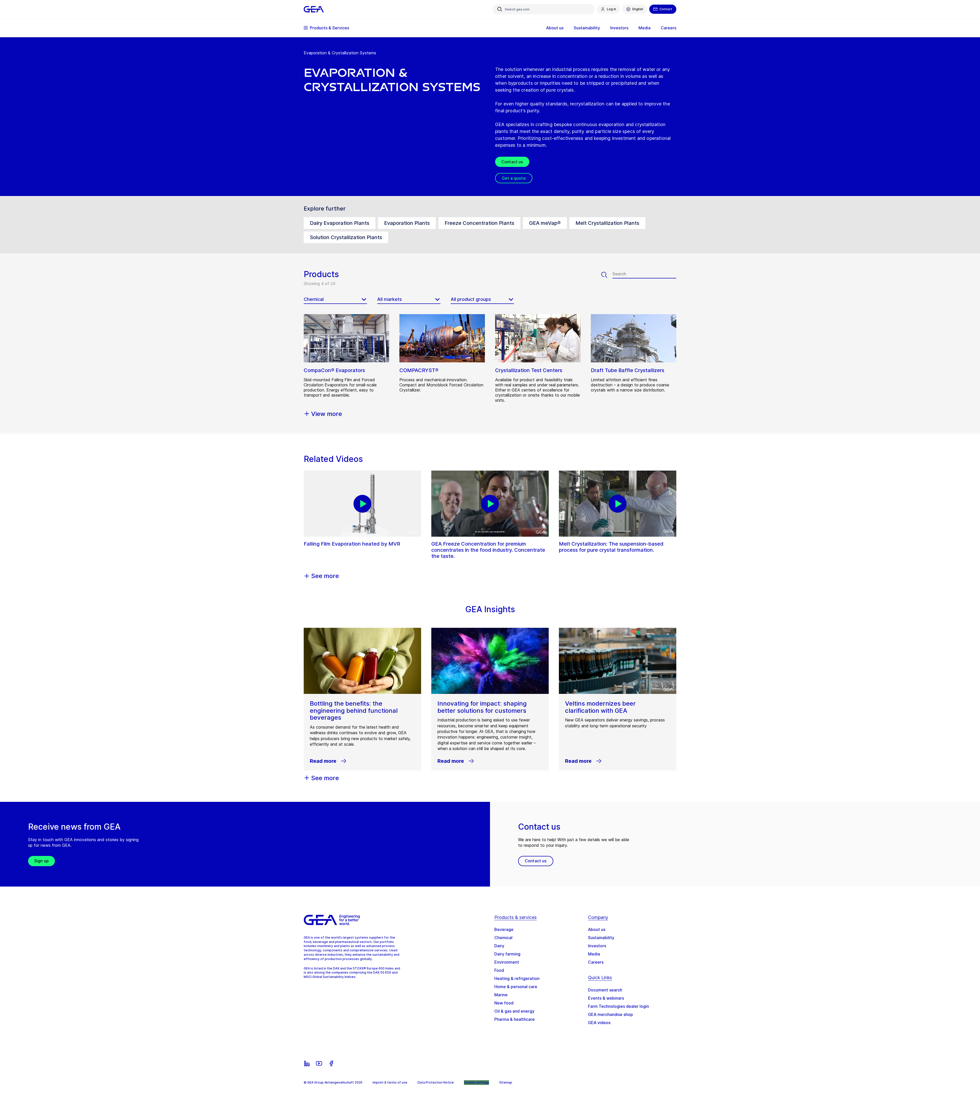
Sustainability (601, 937)
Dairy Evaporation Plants (339, 223)
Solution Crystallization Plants (346, 237)
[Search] (606, 275)
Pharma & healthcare (514, 1019)
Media (594, 953)
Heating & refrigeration (517, 978)
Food (499, 970)
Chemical (503, 937)
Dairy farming (507, 953)
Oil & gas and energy (514, 1011)
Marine (501, 994)
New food (503, 1002)
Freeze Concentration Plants (479, 223)
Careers (596, 962)
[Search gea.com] (500, 9)
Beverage (503, 929)
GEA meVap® (545, 223)
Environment (506, 962)
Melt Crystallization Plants (607, 223)
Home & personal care (515, 986)
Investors (597, 945)
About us (596, 929)
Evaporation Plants (407, 223)
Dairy (499, 945)
